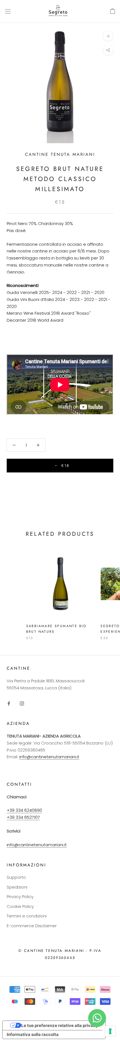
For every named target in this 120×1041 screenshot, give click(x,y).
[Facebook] (9, 703)
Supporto (16, 877)
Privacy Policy (20, 896)
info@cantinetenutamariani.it (49, 757)
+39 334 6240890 (24, 810)
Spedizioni (17, 887)
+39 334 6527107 (23, 817)
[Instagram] (22, 703)
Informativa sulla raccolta (33, 1034)
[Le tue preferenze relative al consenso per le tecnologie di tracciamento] (110, 1031)
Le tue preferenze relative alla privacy (59, 1025)
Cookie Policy (20, 906)
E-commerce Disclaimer (32, 926)
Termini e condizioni (27, 916)
